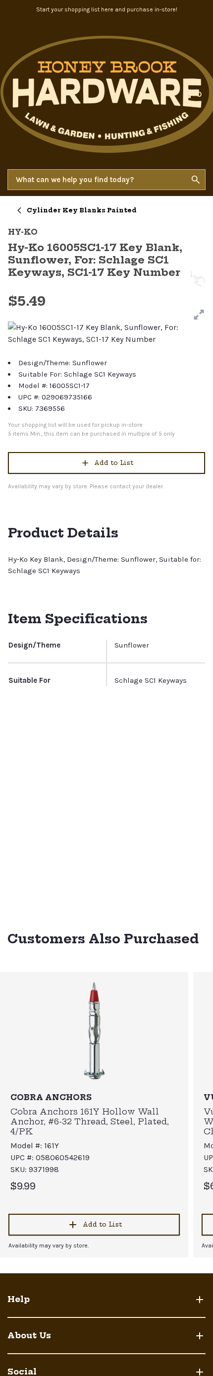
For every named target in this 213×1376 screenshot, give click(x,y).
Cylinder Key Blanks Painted (82, 210)
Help (18, 1299)
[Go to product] (94, 1030)
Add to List (113, 462)
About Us (29, 1335)
